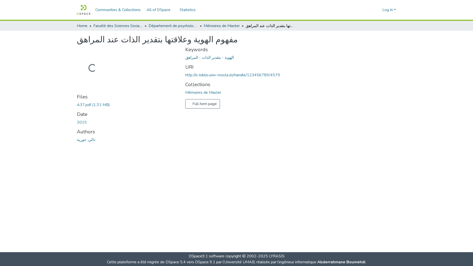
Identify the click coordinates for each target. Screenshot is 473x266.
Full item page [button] (204, 104)
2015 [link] (82, 122)
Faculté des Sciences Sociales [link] (118, 26)
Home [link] (82, 26)
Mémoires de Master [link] (222, 26)
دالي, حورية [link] (86, 139)
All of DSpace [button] (158, 10)
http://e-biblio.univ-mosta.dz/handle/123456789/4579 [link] (232, 75)
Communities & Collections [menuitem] (118, 10)
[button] (83, 10)
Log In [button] (388, 10)
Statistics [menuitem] (188, 10)
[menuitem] (160, 10)
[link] (128, 105)
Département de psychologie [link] (173, 26)
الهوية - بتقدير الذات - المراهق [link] (209, 57)
